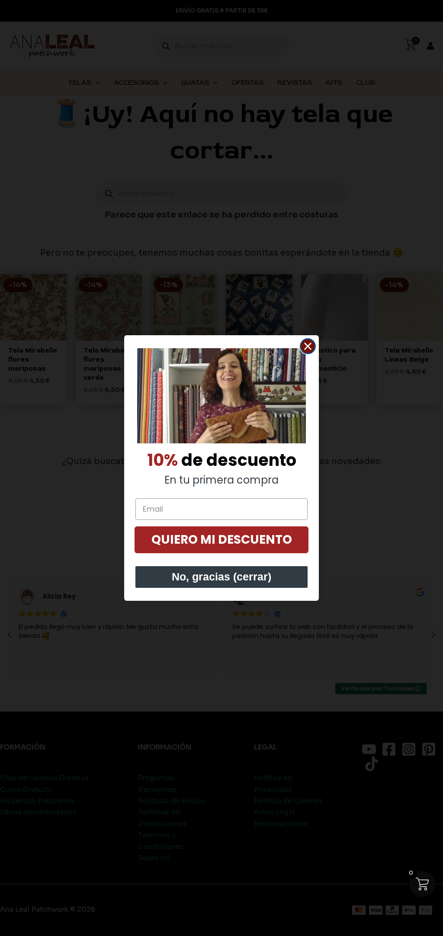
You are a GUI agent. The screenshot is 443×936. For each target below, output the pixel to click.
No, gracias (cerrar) (221, 577)
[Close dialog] (307, 346)
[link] (221, 395)
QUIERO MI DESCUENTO (221, 539)
